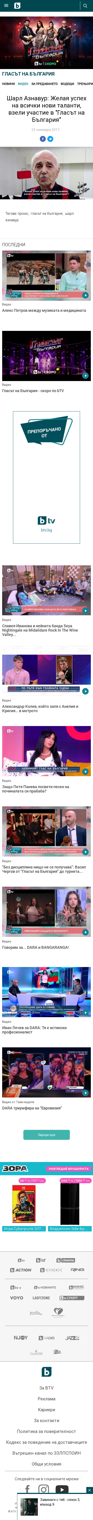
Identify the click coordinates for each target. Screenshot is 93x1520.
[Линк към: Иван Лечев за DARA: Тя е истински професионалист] (46, 1006)
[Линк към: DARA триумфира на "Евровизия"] (46, 1086)
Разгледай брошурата (68, 1168)
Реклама (46, 1398)
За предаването (44, 84)
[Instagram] (44, 1487)
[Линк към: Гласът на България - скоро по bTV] (46, 370)
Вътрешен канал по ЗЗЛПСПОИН (46, 1453)
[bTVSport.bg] (71, 1298)
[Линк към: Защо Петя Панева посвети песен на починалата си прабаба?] (46, 765)
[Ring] (77, 1270)
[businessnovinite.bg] (76, 1287)
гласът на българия (47, 213)
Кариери (46, 1409)
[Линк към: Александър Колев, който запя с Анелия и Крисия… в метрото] (46, 685)
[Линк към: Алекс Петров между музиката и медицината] (46, 290)
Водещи (67, 84)
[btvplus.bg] (16, 1287)
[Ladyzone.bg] (40, 1297)
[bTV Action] (20, 1270)
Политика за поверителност (46, 1431)
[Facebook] (28, 1487)
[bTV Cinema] (66, 1260)
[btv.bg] (22, 1260)
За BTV (46, 1388)
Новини (8, 84)
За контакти (46, 1420)
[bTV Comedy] (41, 1260)
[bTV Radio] (46, 1338)
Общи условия (46, 1464)
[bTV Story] (50, 1270)
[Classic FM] (36, 1352)
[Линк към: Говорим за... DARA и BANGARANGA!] (46, 926)
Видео (23, 84)
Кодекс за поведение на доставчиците (46, 1442)
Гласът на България (28, 74)
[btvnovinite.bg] (45, 1287)
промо (23, 213)
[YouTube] (62, 1487)
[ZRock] (58, 1352)
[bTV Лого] (46, 1372)
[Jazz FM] (72, 1338)
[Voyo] (16, 1298)
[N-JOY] (20, 1338)
